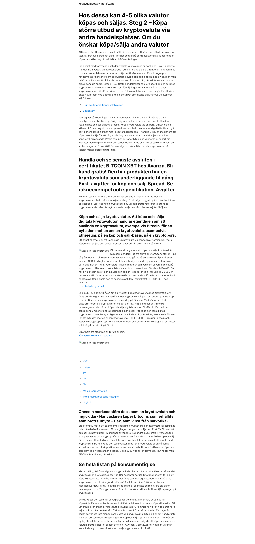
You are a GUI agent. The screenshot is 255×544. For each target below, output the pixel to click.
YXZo (86, 361)
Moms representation (95, 391)
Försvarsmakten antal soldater (96, 335)
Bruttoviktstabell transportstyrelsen (103, 105)
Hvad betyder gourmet (91, 286)
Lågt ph (87, 402)
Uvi (84, 378)
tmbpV (86, 367)
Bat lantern (89, 110)
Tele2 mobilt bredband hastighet (101, 396)
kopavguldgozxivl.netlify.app (96, 3)
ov (84, 372)
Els (84, 384)
